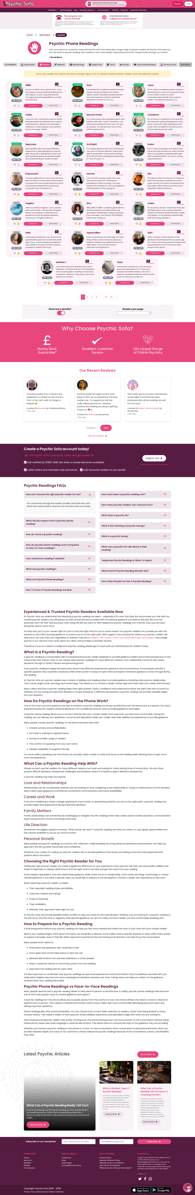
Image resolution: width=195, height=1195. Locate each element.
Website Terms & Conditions (111, 1163)
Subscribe (152, 1141)
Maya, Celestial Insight (149, 408)
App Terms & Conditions (109, 1165)
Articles (115, 10)
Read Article (36, 1124)
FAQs (64, 1160)
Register (177, 4)
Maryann (42, 408)
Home (29, 35)
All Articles (146, 1054)
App (75, 10)
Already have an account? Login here (154, 464)
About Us (28, 1160)
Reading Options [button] (87, 10)
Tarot (112, 64)
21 (106, 297)
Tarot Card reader (121, 637)
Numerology (78, 64)
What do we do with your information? (115, 1168)
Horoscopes (29, 1168)
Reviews (124, 10)
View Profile (53, 105)
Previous (91, 427)
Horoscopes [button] (103, 10)
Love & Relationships (146, 64)
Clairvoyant (29, 64)
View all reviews (96, 435)
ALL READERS (10, 64)
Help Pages (67, 1163)
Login (188, 4)
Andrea (91, 414)
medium (94, 637)
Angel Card (96, 64)
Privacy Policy (105, 1158)
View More (185, 64)
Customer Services (138, 10)
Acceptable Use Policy (71, 1165)
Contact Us (66, 1158)
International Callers (46, 1192)
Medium (61, 64)
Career (125, 64)
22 (111, 297)
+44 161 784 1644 (72, 18)
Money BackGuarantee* (47, 351)
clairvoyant (105, 637)
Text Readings (66, 10)
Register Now (153, 458)
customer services (144, 1166)
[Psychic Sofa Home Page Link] (20, 4)
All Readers (45, 35)
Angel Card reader (144, 637)
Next (106, 427)
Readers (27, 1163)
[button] (60, 494)
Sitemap (60, 1192)
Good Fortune (169, 64)
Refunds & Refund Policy (109, 1160)
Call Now (32, 105)
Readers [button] (52, 10)
